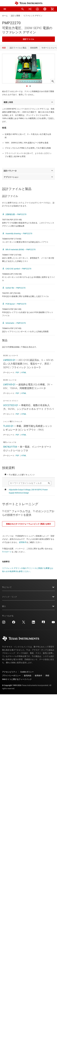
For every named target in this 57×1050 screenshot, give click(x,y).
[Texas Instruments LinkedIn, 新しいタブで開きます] (33, 623)
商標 (47, 675)
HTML (23, 372)
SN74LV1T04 (10, 446)
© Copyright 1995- (11, 685)
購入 (4, 606)
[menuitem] (22, 9)
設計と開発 (15, 16)
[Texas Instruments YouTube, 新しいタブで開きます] (53, 623)
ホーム (5, 16)
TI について (7, 587)
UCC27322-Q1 (10, 405)
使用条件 (22, 542)
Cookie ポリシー (27, 672)
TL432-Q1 (8, 426)
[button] (4, 9)
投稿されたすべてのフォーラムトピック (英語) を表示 (28, 524)
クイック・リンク (9, 597)
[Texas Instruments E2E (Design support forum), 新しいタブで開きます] (43, 623)
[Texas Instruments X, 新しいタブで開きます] (23, 623)
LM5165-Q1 (9, 384)
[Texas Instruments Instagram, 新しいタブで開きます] (3, 623)
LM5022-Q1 (9, 360)
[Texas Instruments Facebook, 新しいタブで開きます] (13, 623)
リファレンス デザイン (32, 16)
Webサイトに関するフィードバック (17, 679)
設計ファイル (28, 39)
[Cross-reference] (30, 9)
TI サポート (7, 552)
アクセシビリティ (9, 672)
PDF (17, 372)
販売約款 (27, 675)
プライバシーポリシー (11, 675)
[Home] (28, 3)
